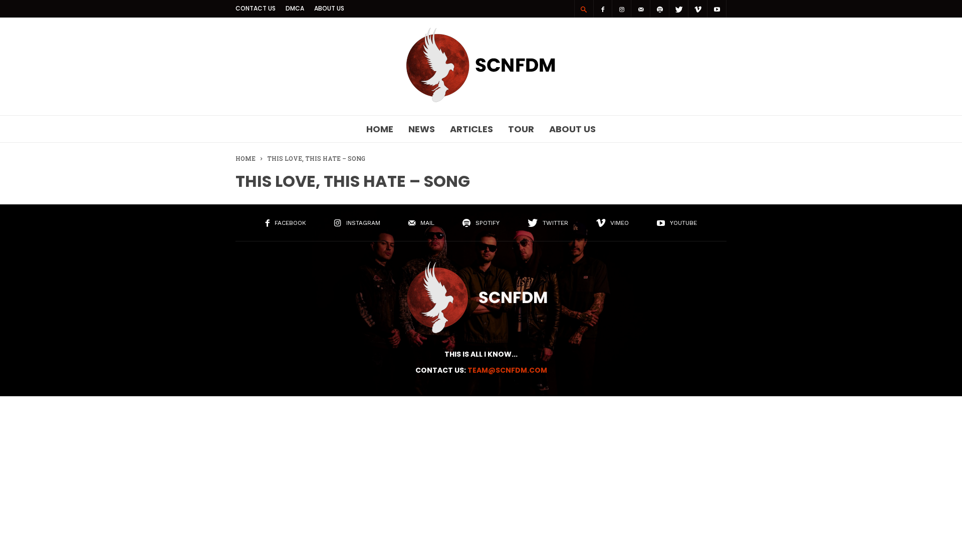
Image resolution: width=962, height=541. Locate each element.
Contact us (255, 8)
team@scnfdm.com (507, 370)
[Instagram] (621, 9)
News (421, 129)
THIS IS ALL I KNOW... (481, 354)
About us (329, 8)
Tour (521, 129)
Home (379, 129)
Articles (471, 129)
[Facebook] (602, 9)
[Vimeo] (697, 9)
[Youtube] (717, 9)
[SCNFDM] (481, 99)
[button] (583, 9)
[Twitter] (678, 9)
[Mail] (640, 9)
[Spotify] (659, 9)
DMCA (295, 8)
